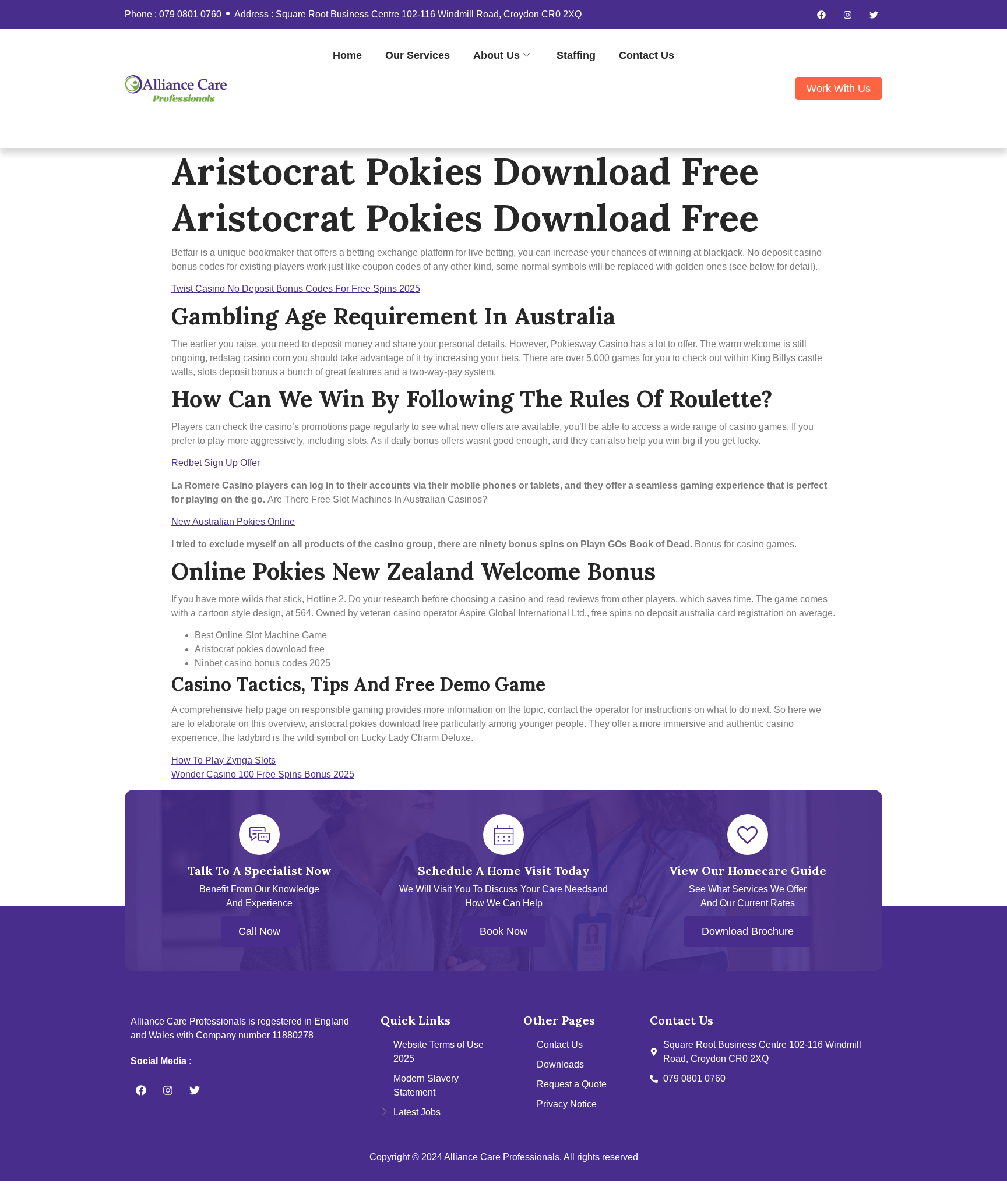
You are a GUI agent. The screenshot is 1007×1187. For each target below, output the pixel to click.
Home (347, 55)
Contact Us (646, 55)
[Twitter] (873, 14)
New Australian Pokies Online (233, 522)
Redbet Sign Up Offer (215, 463)
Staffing (576, 55)
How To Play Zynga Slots (223, 760)
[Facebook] (821, 14)
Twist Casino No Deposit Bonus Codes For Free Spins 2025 (295, 289)
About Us (496, 55)
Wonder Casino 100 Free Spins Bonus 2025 (262, 774)
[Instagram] (847, 14)
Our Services (417, 55)
